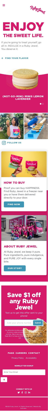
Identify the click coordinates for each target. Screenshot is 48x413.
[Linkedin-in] (29, 392)
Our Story (15, 268)
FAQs (11, 353)
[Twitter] (18, 392)
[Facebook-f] (22, 392)
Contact (34, 353)
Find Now (14, 204)
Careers (21, 353)
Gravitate (23, 408)
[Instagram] (25, 392)
